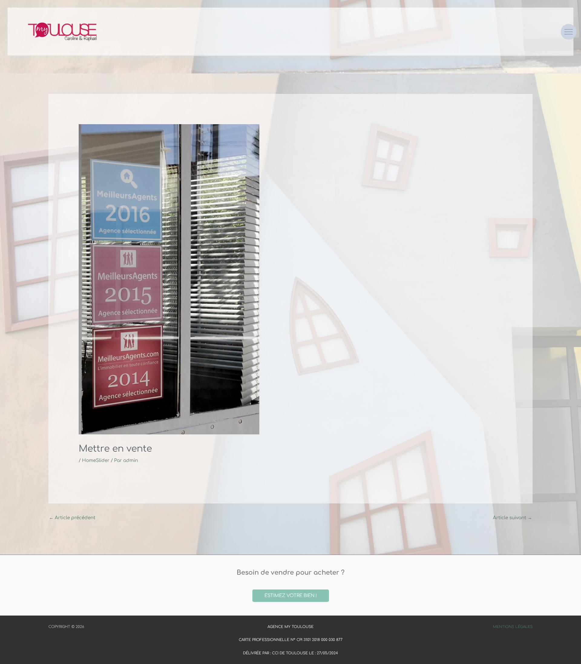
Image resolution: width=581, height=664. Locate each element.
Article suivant (512, 517)
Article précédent (72, 517)
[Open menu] (568, 32)
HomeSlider (96, 460)
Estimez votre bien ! (290, 595)
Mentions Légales (513, 627)
